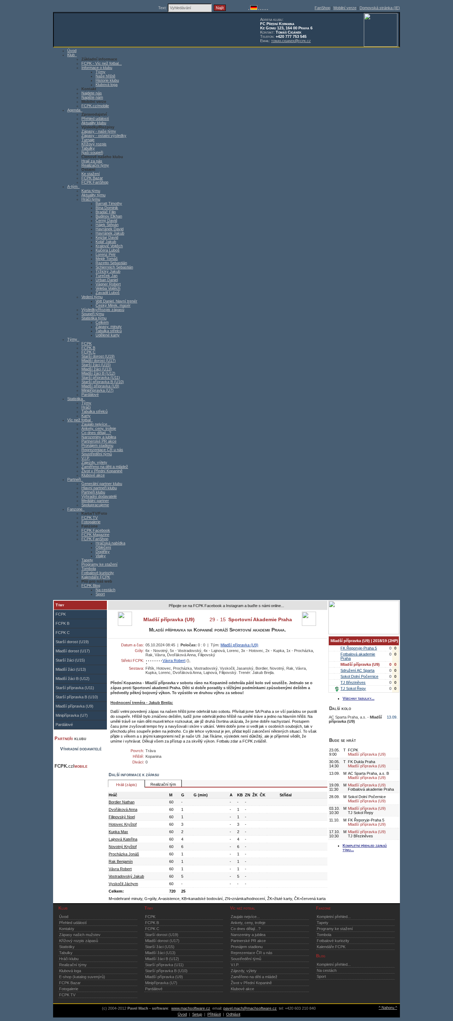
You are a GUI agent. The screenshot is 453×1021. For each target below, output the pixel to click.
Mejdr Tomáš (107, 258)
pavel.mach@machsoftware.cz (250, 1008)
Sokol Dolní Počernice (359, 676)
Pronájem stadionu (97, 445)
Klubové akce (93, 475)
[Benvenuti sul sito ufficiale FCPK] (260, 8)
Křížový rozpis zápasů (78, 941)
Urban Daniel (107, 280)
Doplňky (103, 551)
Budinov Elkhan (109, 216)
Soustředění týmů (96, 454)
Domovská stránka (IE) (380, 8)
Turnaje (87, 140)
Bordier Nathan (121, 802)
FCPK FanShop (94, 182)
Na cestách (105, 590)
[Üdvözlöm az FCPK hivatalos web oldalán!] (267, 8)
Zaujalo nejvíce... (95, 424)
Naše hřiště (105, 76)
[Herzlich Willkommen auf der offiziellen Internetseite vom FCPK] (253, 8)
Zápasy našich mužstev (80, 935)
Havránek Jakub (110, 233)
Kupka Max (118, 832)
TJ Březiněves (353, 682)
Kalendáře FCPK (95, 577)
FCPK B (88, 348)
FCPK (86, 343)
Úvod (63, 917)
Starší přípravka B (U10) (102, 382)
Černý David (106, 220)
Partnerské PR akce (98, 441)
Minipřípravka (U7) (97, 390)
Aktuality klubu (93, 123)
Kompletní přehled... (334, 917)
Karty (86, 416)
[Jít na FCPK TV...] (363, 633)
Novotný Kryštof (123, 846)
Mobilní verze (344, 8)
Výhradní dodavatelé (99, 496)
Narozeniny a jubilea (98, 437)
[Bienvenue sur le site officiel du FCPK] (258, 8)
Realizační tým (163, 784)
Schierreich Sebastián (114, 267)
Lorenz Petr (106, 254)
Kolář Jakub (106, 242)
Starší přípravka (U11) (100, 377)
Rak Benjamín (121, 861)
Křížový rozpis (94, 144)
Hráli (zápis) (126, 785)
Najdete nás (91, 93)
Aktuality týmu (93, 195)
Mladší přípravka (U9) (100, 386)
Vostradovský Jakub (126, 876)
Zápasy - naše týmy (98, 131)
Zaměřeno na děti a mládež (104, 467)
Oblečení (103, 547)
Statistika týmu (94, 318)
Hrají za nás (91, 161)
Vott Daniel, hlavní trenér (116, 301)
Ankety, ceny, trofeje (98, 428)
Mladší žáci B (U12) (98, 373)
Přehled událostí (95, 118)
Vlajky (101, 556)
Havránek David (110, 229)
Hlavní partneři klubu (99, 488)
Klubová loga (106, 84)
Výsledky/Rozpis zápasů (102, 309)
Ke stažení (90, 174)
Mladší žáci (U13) (96, 369)
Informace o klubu (96, 67)
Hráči (86, 407)
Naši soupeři (92, 152)
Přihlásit (214, 1014)
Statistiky (67, 947)
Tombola (88, 568)
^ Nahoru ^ (388, 1007)
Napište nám (92, 97)
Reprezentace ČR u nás (102, 450)
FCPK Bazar (92, 178)
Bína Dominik (107, 208)
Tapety (87, 560)
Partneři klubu (93, 492)
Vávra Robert (173, 660)
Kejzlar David (107, 237)
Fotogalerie (91, 522)
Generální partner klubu (101, 483)
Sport (100, 594)
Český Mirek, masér (113, 305)
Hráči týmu (90, 199)
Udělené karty (108, 335)
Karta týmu (90, 191)
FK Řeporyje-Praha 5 (358, 648)
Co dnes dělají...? (96, 433)
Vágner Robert (108, 284)
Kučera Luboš (108, 250)
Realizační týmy (95, 165)
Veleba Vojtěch (108, 288)
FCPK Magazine (95, 534)
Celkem (102, 322)
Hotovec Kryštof (123, 824)
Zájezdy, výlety (94, 462)
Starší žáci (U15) (96, 365)
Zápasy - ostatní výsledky (103, 135)
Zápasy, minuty (109, 326)
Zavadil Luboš (108, 292)
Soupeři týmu (92, 314)
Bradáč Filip (106, 212)
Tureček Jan (106, 275)
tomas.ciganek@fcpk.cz (291, 41)
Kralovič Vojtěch (109, 246)
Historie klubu (107, 80)
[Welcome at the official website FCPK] (248, 8)
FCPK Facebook (95, 530)
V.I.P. (85, 458)
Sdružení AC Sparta (357, 670)
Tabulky (88, 148)
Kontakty (66, 929)
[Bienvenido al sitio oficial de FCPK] (265, 8)
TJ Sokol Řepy (353, 688)
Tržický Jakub (108, 271)
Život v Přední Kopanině (101, 471)
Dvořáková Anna (123, 809)
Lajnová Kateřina (123, 839)
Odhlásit (233, 1014)
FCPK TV (89, 517)
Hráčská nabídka (110, 543)
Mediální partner (95, 500)
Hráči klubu (69, 959)
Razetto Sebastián (111, 263)
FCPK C (88, 352)
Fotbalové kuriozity (97, 573)
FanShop (322, 8)
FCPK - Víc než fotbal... (101, 63)
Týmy (100, 72)
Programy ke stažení (99, 564)
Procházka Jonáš (124, 854)
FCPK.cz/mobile (95, 106)
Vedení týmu (92, 297)
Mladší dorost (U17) (98, 360)
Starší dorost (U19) (98, 356)
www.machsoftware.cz (190, 1008)
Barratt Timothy (109, 203)
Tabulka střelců (109, 331)
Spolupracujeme (95, 505)
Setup (197, 1014)
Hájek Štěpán (107, 225)
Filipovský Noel (122, 817)
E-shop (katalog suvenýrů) (82, 977)
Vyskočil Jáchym (123, 884)
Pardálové (90, 394)
